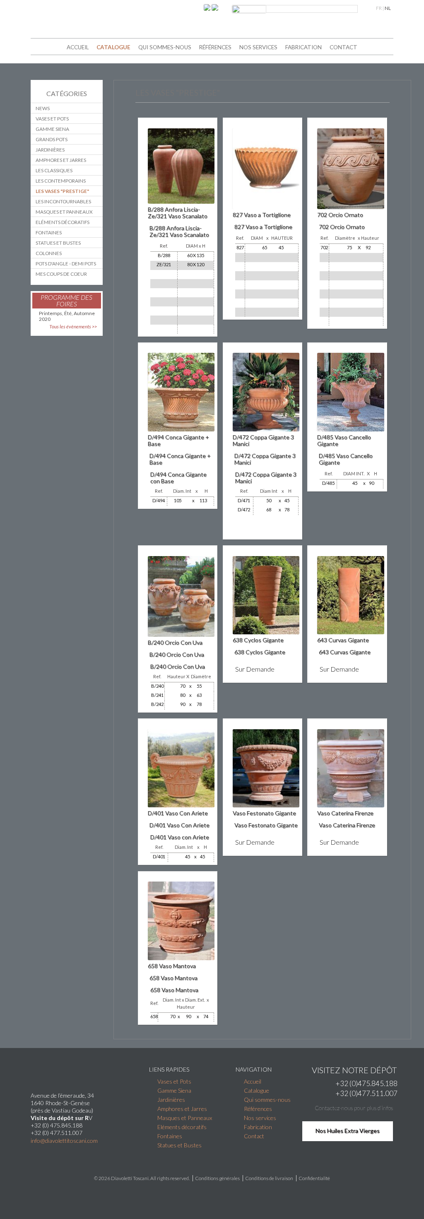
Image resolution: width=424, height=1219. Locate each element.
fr (379, 8)
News (43, 108)
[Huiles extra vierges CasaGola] (215, 6)
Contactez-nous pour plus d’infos (354, 1108)
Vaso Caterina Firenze (345, 813)
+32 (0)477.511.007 (367, 1093)
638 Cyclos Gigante (258, 639)
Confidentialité (314, 1178)
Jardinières (50, 150)
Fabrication (303, 47)
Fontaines (49, 232)
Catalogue (113, 47)
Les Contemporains (61, 181)
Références (215, 47)
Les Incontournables (63, 201)
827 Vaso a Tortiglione (262, 214)
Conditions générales (217, 1178)
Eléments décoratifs (62, 222)
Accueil (78, 47)
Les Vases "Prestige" (62, 191)
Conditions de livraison (269, 1178)
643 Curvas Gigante (343, 639)
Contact (343, 47)
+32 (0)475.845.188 (367, 1083)
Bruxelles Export (212, 1200)
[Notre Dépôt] (80, 1150)
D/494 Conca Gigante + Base (178, 440)
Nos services (258, 47)
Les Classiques (54, 170)
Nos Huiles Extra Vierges (348, 1130)
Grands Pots (51, 139)
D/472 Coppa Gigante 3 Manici (263, 440)
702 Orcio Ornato (340, 214)
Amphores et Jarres (61, 160)
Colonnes (49, 253)
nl (388, 8)
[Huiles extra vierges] (57, 1150)
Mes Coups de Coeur (61, 274)
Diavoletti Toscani (130, 1178)
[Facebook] (208, 6)
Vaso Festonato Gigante (264, 813)
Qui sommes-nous (164, 47)
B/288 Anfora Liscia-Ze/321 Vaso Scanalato (177, 212)
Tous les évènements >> (73, 326)
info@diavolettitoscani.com (64, 1140)
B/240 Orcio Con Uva (175, 642)
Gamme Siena (52, 129)
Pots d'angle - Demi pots (66, 263)
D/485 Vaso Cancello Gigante (344, 440)
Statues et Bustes (58, 243)
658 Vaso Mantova (172, 965)
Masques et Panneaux (64, 212)
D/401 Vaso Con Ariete (178, 813)
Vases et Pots (52, 119)
